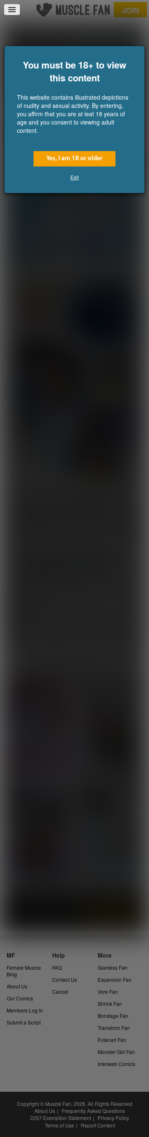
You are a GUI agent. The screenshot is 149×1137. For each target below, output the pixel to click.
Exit (74, 177)
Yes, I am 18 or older (74, 158)
